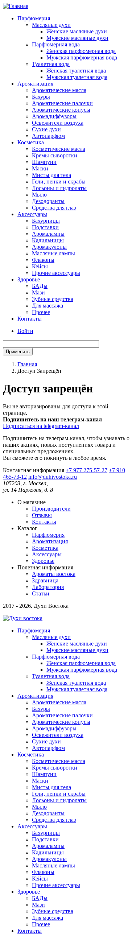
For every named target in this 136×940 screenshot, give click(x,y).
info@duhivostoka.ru (52, 477)
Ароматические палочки (62, 103)
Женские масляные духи (76, 31)
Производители (51, 509)
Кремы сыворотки (54, 155)
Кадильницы (48, 240)
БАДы (40, 286)
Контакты (29, 319)
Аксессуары (32, 214)
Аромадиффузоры (54, 116)
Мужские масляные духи (77, 38)
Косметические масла (58, 149)
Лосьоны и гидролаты (59, 188)
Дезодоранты (48, 201)
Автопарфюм (48, 136)
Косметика (30, 142)
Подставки (45, 227)
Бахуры (41, 97)
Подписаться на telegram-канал (41, 426)
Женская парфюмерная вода (81, 51)
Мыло (39, 194)
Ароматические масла (59, 90)
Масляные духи (51, 25)
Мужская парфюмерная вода (81, 57)
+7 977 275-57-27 (86, 470)
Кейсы (40, 266)
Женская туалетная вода (76, 70)
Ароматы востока (53, 574)
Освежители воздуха (57, 123)
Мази (38, 292)
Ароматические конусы (61, 110)
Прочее (41, 312)
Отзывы (42, 515)
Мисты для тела (51, 175)
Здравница (45, 580)
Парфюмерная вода (56, 44)
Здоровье (28, 279)
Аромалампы (48, 234)
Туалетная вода (51, 64)
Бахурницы (46, 221)
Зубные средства (52, 299)
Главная (27, 364)
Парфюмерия (33, 18)
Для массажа (47, 305)
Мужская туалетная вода (76, 77)
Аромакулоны (49, 247)
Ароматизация (35, 84)
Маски (40, 168)
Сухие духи (46, 129)
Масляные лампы (53, 253)
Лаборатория (48, 587)
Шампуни (44, 162)
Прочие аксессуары (56, 273)
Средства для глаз (54, 208)
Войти (25, 331)
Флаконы (43, 260)
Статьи (40, 593)
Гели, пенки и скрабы (59, 181)
